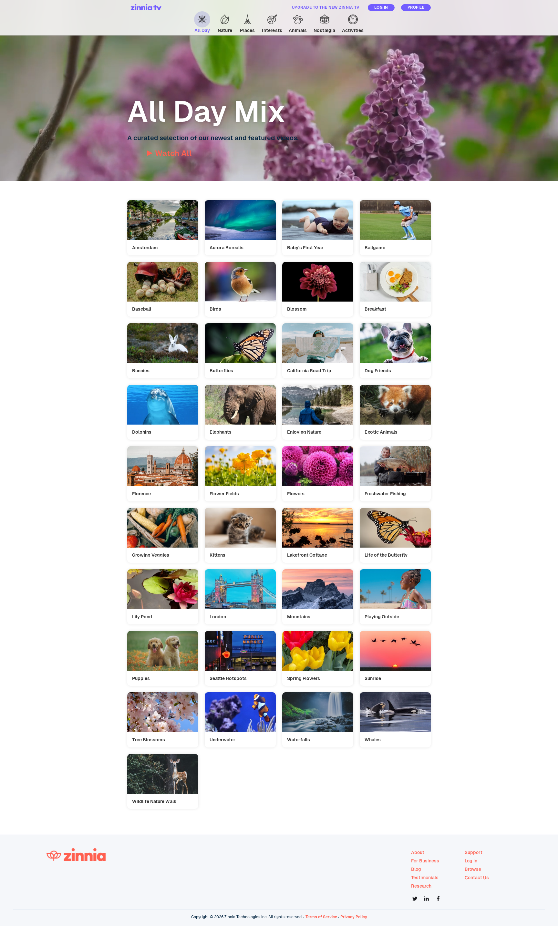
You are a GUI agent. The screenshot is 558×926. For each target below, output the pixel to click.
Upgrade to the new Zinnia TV (326, 7)
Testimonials (425, 877)
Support (473, 852)
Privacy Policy (353, 917)
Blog (416, 869)
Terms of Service (321, 917)
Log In (381, 7)
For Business (425, 860)
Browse (473, 869)
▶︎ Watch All (169, 153)
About (417, 852)
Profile (416, 7)
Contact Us (477, 877)
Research (421, 886)
